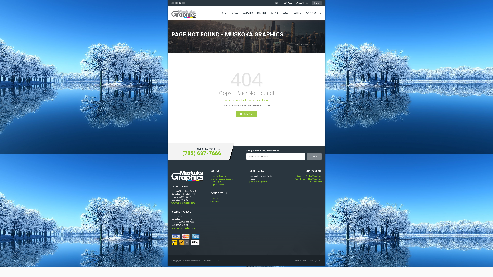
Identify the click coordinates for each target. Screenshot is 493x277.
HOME (223, 13)
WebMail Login (302, 3)
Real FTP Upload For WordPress (308, 179)
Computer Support (218, 176)
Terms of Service (301, 260)
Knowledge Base (217, 182)
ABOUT (286, 13)
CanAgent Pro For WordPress (309, 176)
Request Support (217, 185)
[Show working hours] (258, 182)
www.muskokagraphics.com (183, 203)
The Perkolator (315, 182)
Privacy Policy (315, 260)
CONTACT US (311, 13)
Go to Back (248, 114)
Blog (302, 44)
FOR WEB (234, 13)
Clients (297, 13)
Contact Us (215, 201)
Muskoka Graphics (211, 260)
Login (317, 3)
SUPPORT (275, 13)
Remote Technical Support (221, 179)
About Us (214, 198)
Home (297, 44)
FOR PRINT (261, 13)
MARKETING (248, 13)
